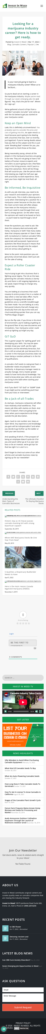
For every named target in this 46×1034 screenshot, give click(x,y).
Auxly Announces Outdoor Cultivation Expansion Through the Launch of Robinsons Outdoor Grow (21, 820)
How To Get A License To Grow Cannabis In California (23, 793)
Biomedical (23, 929)
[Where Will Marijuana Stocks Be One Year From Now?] (23, 533)
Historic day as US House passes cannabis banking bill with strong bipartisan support (19, 523)
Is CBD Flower (15, 927)
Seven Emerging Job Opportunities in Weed (20, 966)
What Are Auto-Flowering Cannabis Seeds (22, 776)
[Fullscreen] (40, 711)
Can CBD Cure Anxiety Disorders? (16, 960)
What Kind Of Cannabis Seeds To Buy (20, 768)
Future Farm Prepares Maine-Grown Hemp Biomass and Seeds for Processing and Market (22, 810)
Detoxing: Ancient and (19, 937)
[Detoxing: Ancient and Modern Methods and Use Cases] (5, 938)
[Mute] (36, 711)
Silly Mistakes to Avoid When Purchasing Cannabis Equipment (22, 761)
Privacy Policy (23, 1023)
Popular (30, 44)
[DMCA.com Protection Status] (21, 1028)
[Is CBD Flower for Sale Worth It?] (5, 928)
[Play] (5, 711)
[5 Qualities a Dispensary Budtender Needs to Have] (23, 557)
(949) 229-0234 (30, 906)
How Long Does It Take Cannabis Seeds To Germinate (22, 785)
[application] (23, 702)
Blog (9, 44)
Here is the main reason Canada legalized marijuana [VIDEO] (19, 587)
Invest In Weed (20, 42)
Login (11, 634)
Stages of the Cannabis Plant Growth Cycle (23, 800)
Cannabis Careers (19, 44)
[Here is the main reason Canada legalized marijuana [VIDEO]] (23, 582)
